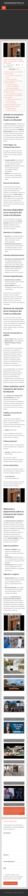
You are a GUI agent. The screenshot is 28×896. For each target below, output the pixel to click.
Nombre (6, 855)
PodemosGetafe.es (14, 3)
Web (4, 868)
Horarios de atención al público (14, 93)
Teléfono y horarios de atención (14, 99)
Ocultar (17, 69)
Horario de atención (11, 79)
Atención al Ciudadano (12, 84)
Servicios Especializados (12, 88)
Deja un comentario (7, 66)
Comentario (7, 833)
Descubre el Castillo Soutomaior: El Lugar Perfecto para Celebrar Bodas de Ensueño (14, 808)
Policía (18, 65)
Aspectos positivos (11, 108)
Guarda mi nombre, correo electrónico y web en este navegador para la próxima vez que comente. (13, 877)
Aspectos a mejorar (11, 110)
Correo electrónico (11, 103)
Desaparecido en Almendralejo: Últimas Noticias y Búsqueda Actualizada (13, 812)
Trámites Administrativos (12, 86)
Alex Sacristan (11, 65)
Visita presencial (10, 101)
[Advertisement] (14, 24)
